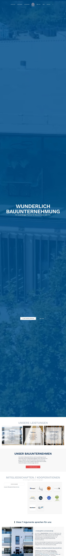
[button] (52, 4)
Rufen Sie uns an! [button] (33, 466)
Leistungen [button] (19, 4)
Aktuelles (13, 4)
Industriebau (52, 553)
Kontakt (48, 4)
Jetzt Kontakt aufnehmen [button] (28, 318)
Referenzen (26, 4)
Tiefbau (56, 554)
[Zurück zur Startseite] (33, 4)
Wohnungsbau (39, 553)
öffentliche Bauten (44, 554)
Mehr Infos (41, 318)
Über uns (38, 4)
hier (18, 487)
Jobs (43, 4)
